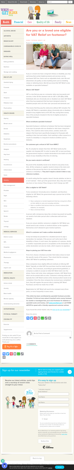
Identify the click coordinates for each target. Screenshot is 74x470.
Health (6, 22)
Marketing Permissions (47, 411)
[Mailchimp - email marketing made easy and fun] (48, 448)
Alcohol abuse (10, 31)
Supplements (8, 329)
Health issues (9, 113)
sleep (5, 206)
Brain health (7, 293)
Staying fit (8, 319)
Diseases (7, 51)
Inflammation (8, 170)
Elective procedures (10, 144)
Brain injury (8, 41)
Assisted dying (8, 82)
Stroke (6, 216)
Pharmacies (7, 257)
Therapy (6, 263)
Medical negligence (10, 252)
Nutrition (6, 67)
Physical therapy (10, 314)
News (68, 22)
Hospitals (6, 247)
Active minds (8, 283)
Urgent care (7, 268)
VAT (44, 40)
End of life (8, 77)
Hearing (6, 159)
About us (41, 2)
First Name (41, 397)
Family (58, 22)
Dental (6, 129)
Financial (18, 22)
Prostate (6, 190)
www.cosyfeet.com (55, 303)
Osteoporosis (9, 309)
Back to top (37, 458)
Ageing (6, 118)
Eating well (8, 56)
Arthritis (7, 36)
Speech (6, 211)
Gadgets (6, 149)
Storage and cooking (10, 72)
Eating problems (9, 62)
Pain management (9, 185)
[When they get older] (9, 15)
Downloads (23, 2)
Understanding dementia (11, 304)
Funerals (6, 87)
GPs (5, 242)
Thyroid (6, 221)
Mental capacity (9, 299)
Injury (5, 175)
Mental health (9, 278)
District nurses (8, 237)
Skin (5, 201)
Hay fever (7, 154)
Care (30, 22)
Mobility (6, 180)
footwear (34, 40)
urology (6, 226)
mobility (40, 40)
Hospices (6, 98)
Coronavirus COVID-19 (12, 46)
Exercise (6, 324)
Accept (60, 467)
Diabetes (6, 134)
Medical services (10, 232)
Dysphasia (7, 139)
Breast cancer (8, 123)
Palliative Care (8, 103)
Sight (5, 196)
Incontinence (8, 165)
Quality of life (43, 22)
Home (3, 2)
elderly (28, 40)
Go (70, 2)
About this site (12, 2)
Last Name (41, 402)
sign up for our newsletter (61, 310)
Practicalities (8, 108)
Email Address (43, 391)
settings (50, 468)
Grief (5, 93)
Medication (8, 273)
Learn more (64, 434)
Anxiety (6, 288)
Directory (33, 2)
